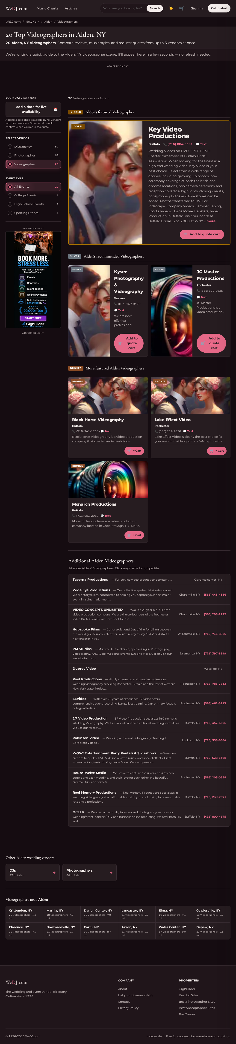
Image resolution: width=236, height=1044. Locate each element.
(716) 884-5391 (180, 144)
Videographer (24, 164)
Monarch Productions (94, 504)
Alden (48, 21)
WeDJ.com (13, 21)
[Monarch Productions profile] (108, 479)
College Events (25, 195)
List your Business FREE (135, 995)
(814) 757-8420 (129, 304)
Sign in (197, 8)
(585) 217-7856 (170, 431)
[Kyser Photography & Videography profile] (89, 311)
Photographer (24, 155)
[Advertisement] (118, 78)
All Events (21, 186)
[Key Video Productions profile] (105, 182)
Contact (124, 1001)
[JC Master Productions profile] (171, 311)
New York (32, 21)
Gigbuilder (187, 989)
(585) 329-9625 (212, 290)
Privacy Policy (128, 1008)
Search (155, 8)
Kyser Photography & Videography (129, 281)
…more (209, 221)
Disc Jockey (23, 146)
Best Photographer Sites (197, 1001)
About (122, 989)
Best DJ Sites (188, 995)
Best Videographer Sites (197, 1008)
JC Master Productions (210, 275)
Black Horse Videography (98, 419)
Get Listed (219, 8)
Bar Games (187, 1014)
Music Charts (47, 8)
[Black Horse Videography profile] (108, 395)
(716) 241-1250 (87, 431)
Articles (71, 8)
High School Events (29, 204)
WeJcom (16, 8)
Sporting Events (26, 213)
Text (201, 144)
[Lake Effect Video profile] (190, 395)
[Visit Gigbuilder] (33, 279)
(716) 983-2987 (87, 515)
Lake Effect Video (173, 419)
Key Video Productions (168, 133)
